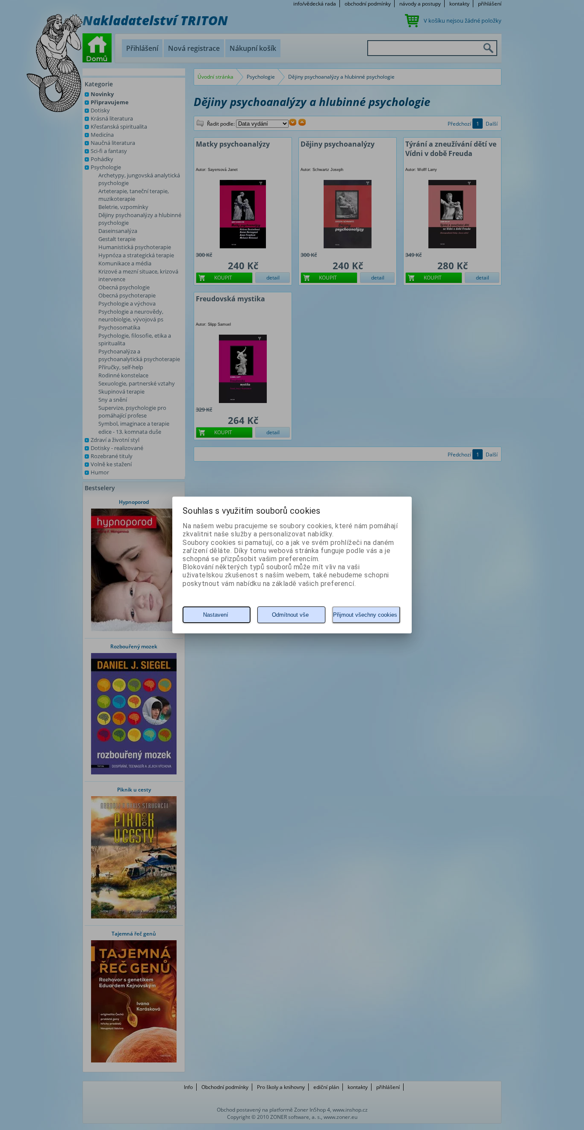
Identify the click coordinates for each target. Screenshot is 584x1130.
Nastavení (215, 615)
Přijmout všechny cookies (365, 615)
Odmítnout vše (290, 615)
